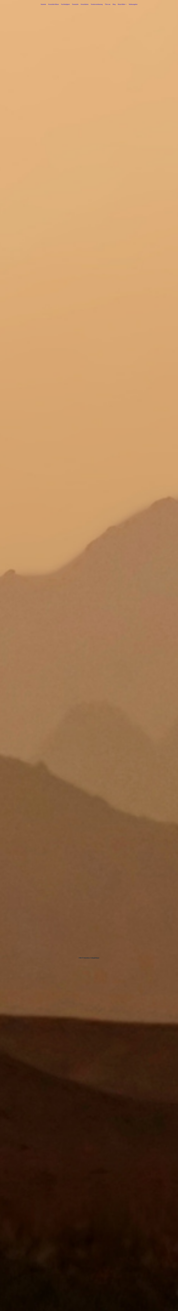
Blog (114, 4)
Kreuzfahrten (84, 4)
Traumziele (75, 4)
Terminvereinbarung (97, 4)
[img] (89, 655)
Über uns (107, 4)
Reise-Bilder (121, 4)
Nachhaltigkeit (65, 4)
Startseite (43, 4)
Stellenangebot (133, 4)
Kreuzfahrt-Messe (53, 4)
